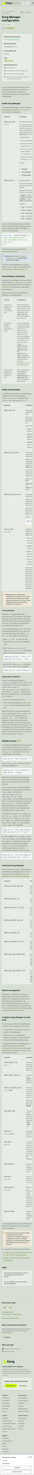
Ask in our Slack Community (13, 1349)
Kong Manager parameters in (15, 110)
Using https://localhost (11, 677)
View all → (5, 1431)
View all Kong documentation (10, 1318)
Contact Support (9, 1351)
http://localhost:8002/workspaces (13, 269)
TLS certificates (8, 610)
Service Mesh (6, 1406)
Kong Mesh (21, 1403)
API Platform (6, 1398)
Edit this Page (17, 1314)
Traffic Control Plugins (8, 1429)
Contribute (6, 1337)
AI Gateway (5, 1403)
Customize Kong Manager (13, 865)
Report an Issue (6, 1314)
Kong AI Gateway (23, 1401)
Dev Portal (5, 1409)
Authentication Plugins (9, 1423)
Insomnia (20, 1406)
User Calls (5, 1449)
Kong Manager (6, 13)
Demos (4, 1446)
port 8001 (5, 287)
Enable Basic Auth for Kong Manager (17, 71)
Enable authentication (11, 389)
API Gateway (6, 1401)
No (10, 1307)
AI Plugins (5, 1418)
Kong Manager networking (13, 276)
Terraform (21, 1426)
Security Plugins (7, 1426)
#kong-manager (8, 60)
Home (3, 11)
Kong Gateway (10, 11)
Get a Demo (23, 1386)
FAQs (4, 1267)
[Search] (23, 3)
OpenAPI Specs (22, 1409)
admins (25, 1030)
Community (5, 1438)
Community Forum (7, 1441)
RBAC (23, 596)
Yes (4, 1307)
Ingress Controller (23, 1411)
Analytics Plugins (7, 1421)
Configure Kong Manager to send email (16, 1018)
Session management (11, 990)
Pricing (4, 1411)
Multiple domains (11, 741)
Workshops (5, 1451)
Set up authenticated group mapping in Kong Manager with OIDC (18, 78)
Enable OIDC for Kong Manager (16, 74)
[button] (30, 235)
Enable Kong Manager (11, 103)
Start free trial (10, 1386)
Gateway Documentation (12, 39)
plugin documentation (16, 1010)
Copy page (8, 24)
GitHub (4, 1443)
